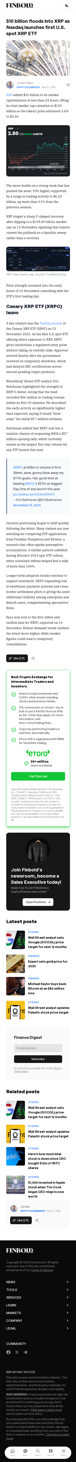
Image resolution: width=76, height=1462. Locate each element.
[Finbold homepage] (38, 1250)
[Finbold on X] (16, 1352)
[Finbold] (19, 5)
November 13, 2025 (27, 505)
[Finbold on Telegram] (25, 1352)
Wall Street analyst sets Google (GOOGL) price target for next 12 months (47, 942)
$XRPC (18, 467)
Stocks (33, 932)
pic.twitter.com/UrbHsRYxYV (34, 494)
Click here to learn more (46, 1409)
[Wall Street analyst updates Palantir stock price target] (15, 1010)
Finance (33, 956)
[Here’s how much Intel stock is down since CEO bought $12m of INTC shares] (15, 1156)
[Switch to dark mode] (67, 5)
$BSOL (30, 483)
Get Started (38, 776)
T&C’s (57, 1068)
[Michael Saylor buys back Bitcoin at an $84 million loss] (15, 986)
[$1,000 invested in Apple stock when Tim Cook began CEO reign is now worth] (15, 1185)
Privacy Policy (21, 1071)
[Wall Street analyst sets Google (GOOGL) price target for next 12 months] (15, 940)
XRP (9, 95)
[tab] (12, 1452)
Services (13, 1297)
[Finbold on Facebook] (8, 1352)
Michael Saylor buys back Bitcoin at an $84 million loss (47, 988)
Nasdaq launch (51, 323)
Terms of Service (42, 1270)
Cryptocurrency (28, 87)
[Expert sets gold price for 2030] (15, 964)
